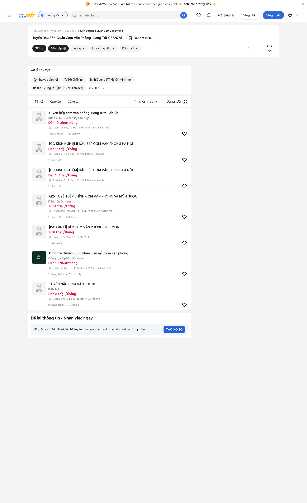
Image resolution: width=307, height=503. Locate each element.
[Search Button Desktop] (183, 15)
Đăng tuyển (273, 15)
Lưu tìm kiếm (142, 38)
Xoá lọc (269, 48)
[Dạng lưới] (185, 101)
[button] (303, 4)
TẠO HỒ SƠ (174, 329)
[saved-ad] (198, 15)
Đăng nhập (250, 15)
